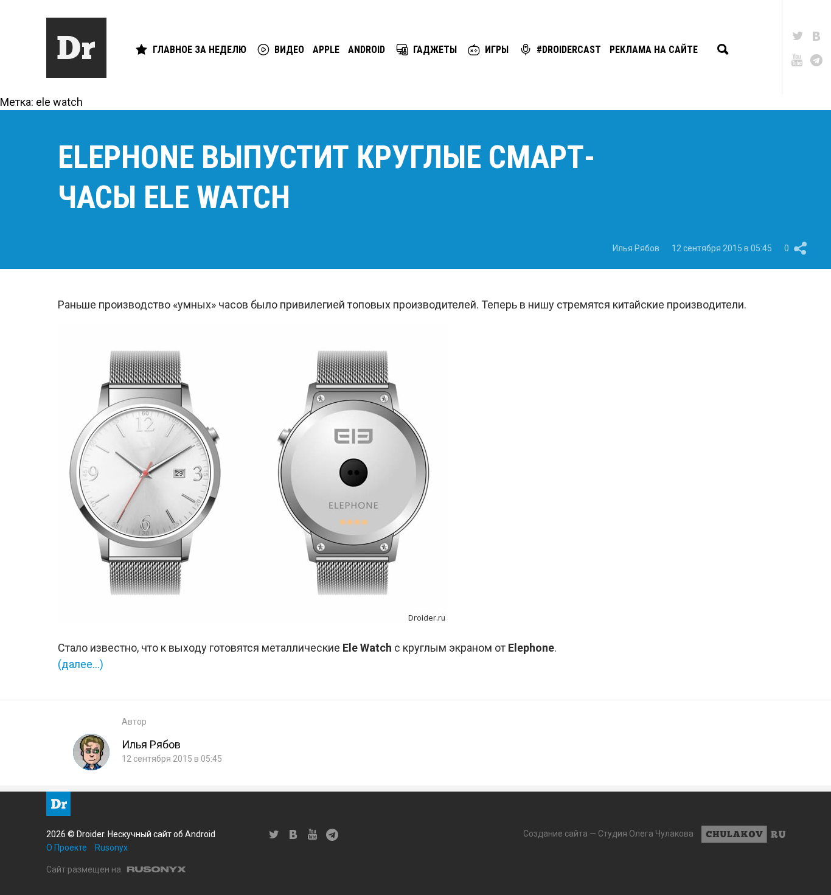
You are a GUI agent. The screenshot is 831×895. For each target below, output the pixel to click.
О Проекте (66, 847)
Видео (289, 49)
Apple (326, 49)
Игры (497, 49)
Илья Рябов (636, 248)
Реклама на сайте (654, 49)
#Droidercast (569, 49)
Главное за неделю (199, 49)
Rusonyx (111, 847)
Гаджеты (435, 49)
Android (366, 49)
